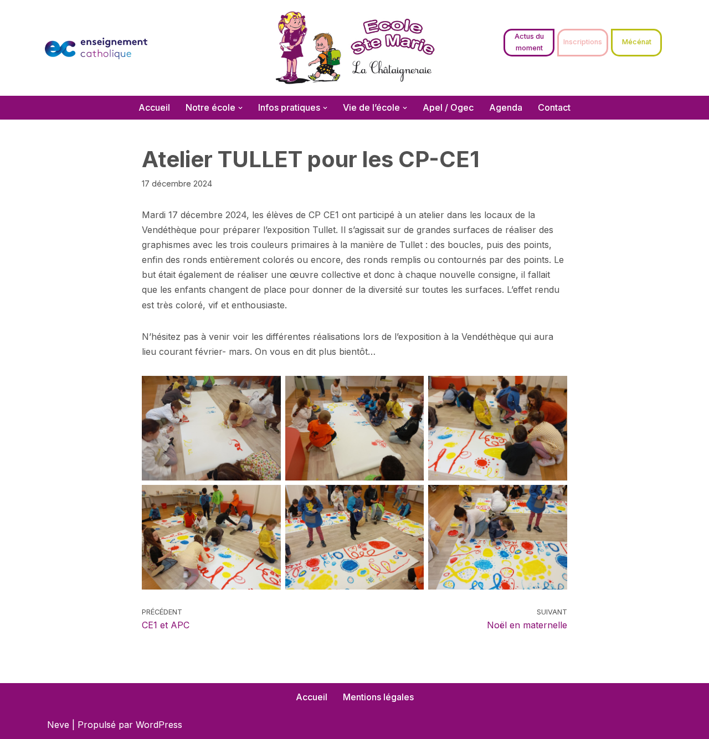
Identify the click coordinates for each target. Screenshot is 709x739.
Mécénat (636, 42)
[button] (240, 108)
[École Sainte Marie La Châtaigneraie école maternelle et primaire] (355, 48)
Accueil (154, 107)
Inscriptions (582, 42)
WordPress (159, 724)
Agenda (505, 107)
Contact (554, 107)
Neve (58, 724)
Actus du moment (529, 41)
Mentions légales (378, 696)
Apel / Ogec (448, 107)
